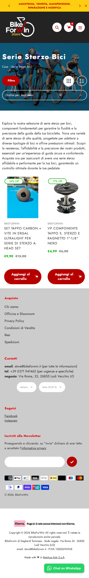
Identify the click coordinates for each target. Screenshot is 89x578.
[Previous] (9, 6)
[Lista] (82, 81)
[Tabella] (69, 81)
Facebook (11, 416)
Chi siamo (11, 306)
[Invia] (72, 462)
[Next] (80, 6)
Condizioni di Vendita (20, 328)
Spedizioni (12, 342)
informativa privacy (33, 448)
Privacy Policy (14, 320)
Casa (5, 67)
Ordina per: (13, 95)
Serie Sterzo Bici (21, 67)
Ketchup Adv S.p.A (54, 557)
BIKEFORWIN (11, 224)
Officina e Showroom (20, 313)
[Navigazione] (80, 27)
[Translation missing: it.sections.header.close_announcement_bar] (86, 6)
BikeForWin (21, 495)
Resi (7, 335)
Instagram (11, 420)
